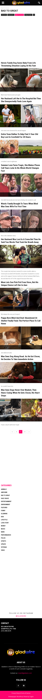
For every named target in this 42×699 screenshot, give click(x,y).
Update (3, 544)
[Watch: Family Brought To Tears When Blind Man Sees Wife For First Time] (21, 220)
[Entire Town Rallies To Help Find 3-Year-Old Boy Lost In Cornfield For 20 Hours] (21, 149)
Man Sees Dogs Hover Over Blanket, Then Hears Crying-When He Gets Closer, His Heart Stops (20, 393)
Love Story (5, 523)
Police (3, 538)
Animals (4, 15)
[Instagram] (24, 686)
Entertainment (6, 501)
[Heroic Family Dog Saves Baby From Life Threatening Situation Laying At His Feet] (21, 80)
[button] (39, 2)
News (3, 532)
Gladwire (4, 513)
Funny (3, 510)
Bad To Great (19, 15)
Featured (4, 507)
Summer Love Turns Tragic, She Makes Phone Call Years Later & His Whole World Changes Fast (20, 168)
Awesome (11, 15)
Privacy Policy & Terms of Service (21, 693)
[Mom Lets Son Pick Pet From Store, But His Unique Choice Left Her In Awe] (21, 299)
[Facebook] (18, 686)
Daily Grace (28, 15)
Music (3, 529)
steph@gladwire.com (25, 673)
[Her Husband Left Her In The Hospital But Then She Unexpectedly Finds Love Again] (21, 115)
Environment (5, 504)
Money (3, 526)
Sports (3, 541)
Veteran (4, 547)
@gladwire (21, 616)
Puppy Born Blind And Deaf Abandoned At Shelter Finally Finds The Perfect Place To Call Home (20, 321)
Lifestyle (4, 520)
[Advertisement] (21, 40)
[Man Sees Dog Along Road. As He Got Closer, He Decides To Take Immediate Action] (21, 372)
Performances (6, 535)
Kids (2, 516)
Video (3, 550)
